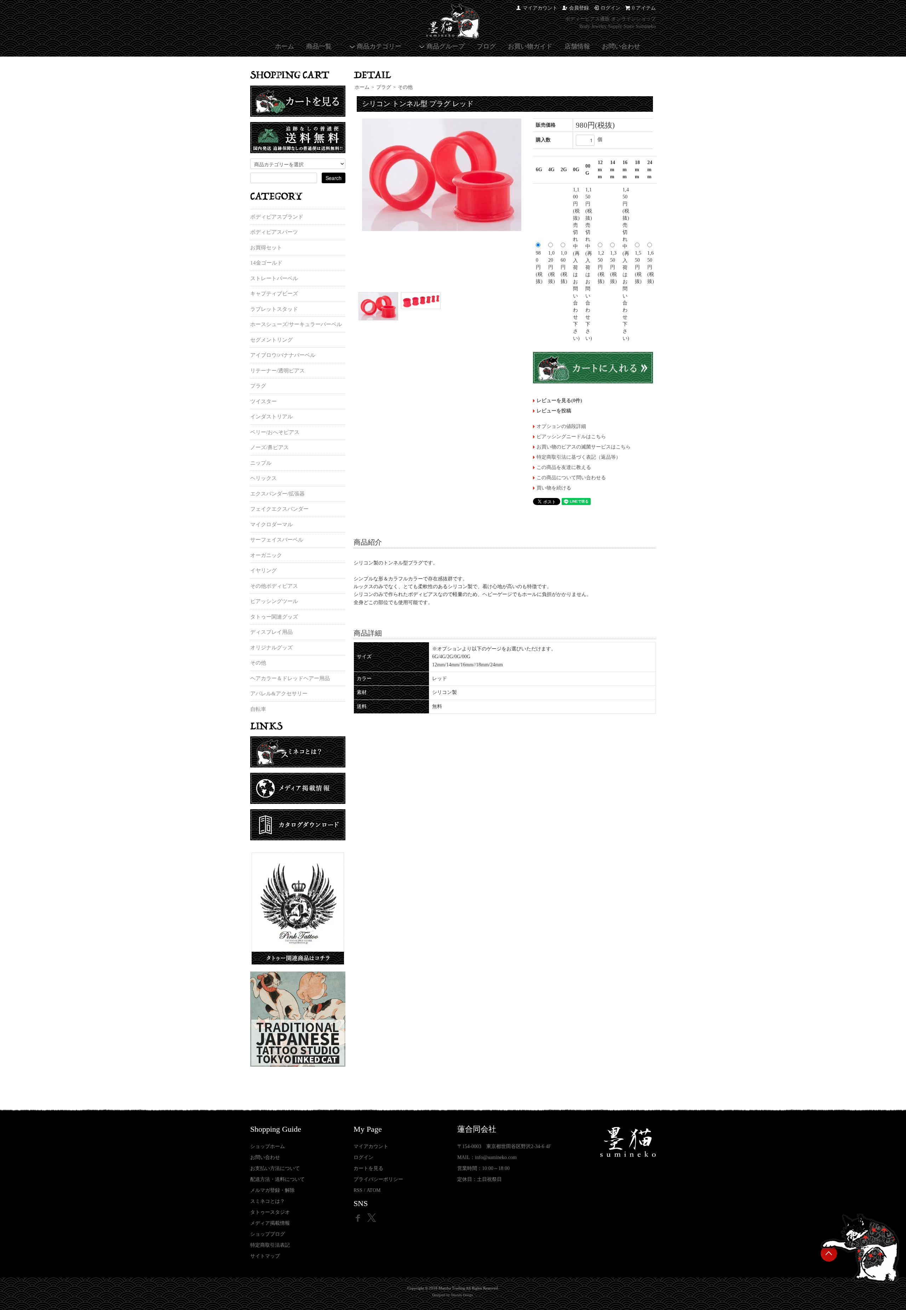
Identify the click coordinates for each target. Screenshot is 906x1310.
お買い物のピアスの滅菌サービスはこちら (584, 447)
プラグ (383, 87)
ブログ (486, 46)
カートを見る (368, 1168)
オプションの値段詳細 (561, 426)
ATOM (373, 1190)
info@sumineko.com (496, 1157)
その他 (405, 87)
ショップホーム (267, 1146)
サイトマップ (265, 1256)
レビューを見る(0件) (559, 400)
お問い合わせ (621, 46)
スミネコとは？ (267, 1201)
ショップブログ (267, 1234)
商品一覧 (319, 46)
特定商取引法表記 (270, 1245)
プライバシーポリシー (378, 1179)
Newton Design (462, 1295)
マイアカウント (540, 8)
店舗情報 (577, 46)
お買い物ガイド (530, 46)
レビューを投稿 (554, 410)
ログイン (610, 8)
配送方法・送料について (277, 1179)
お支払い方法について (275, 1168)
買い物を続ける (554, 488)
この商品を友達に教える (564, 467)
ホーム (284, 46)
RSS (358, 1190)
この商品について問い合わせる (571, 477)
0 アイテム (644, 8)
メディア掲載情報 (270, 1223)
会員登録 (579, 8)
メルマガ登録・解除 (272, 1190)
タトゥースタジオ (270, 1212)
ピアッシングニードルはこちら (571, 436)
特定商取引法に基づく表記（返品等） (579, 457)
